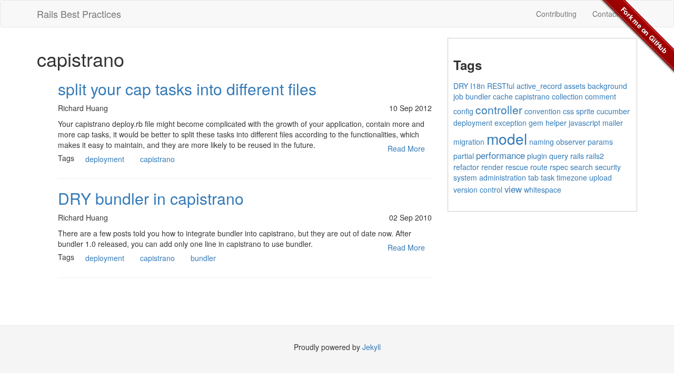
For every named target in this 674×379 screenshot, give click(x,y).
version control (477, 189)
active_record (539, 86)
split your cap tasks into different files (187, 88)
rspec (559, 167)
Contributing (556, 13)
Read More (406, 148)
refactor (466, 167)
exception (510, 122)
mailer (612, 122)
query (558, 156)
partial (463, 156)
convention (542, 111)
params (600, 141)
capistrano (157, 159)
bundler (203, 258)
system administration (489, 177)
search (581, 167)
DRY (460, 86)
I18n (477, 86)
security (608, 167)
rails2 (595, 156)
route (539, 167)
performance (500, 155)
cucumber (613, 111)
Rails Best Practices (79, 14)
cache (503, 96)
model (507, 138)
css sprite (578, 111)
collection (567, 96)
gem (536, 122)
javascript (584, 122)
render (492, 167)
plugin (537, 156)
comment (600, 96)
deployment (104, 159)
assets (575, 86)
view (513, 189)
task (547, 177)
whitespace (542, 189)
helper (556, 122)
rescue (517, 167)
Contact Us (610, 13)
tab (533, 177)
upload (600, 177)
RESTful (500, 86)
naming (541, 141)
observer (571, 141)
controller (498, 109)
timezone (572, 177)
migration (468, 141)
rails (577, 156)
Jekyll (371, 347)
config (463, 111)
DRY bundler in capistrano (151, 198)
